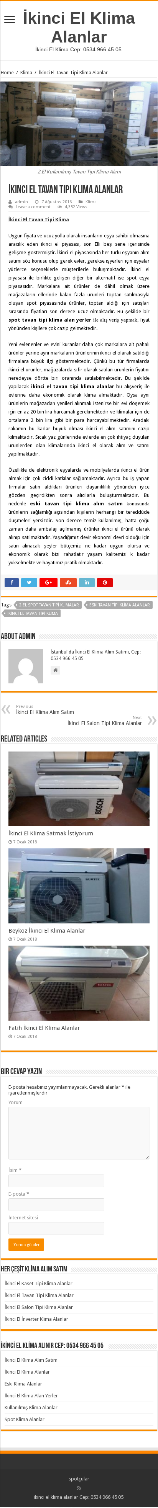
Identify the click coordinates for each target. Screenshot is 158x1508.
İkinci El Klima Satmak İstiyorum (50, 833)
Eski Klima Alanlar (23, 1384)
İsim (14, 1170)
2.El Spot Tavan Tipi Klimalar (49, 605)
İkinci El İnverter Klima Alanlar (36, 1319)
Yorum (15, 1102)
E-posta (18, 1194)
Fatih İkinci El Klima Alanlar (44, 1027)
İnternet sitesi (23, 1217)
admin (21, 201)
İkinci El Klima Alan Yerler (31, 1396)
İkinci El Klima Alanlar (79, 27)
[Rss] (79, 1488)
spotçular (79, 1479)
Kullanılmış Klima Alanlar (31, 1407)
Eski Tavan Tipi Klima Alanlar (119, 605)
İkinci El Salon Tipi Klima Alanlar (104, 720)
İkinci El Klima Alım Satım (45, 709)
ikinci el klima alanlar (56, 1497)
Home (7, 72)
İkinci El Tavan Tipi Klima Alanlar (39, 1295)
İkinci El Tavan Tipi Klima (32, 613)
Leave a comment (33, 206)
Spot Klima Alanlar (24, 1419)
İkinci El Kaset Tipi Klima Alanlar (38, 1283)
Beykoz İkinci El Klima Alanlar (47, 930)
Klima (26, 72)
